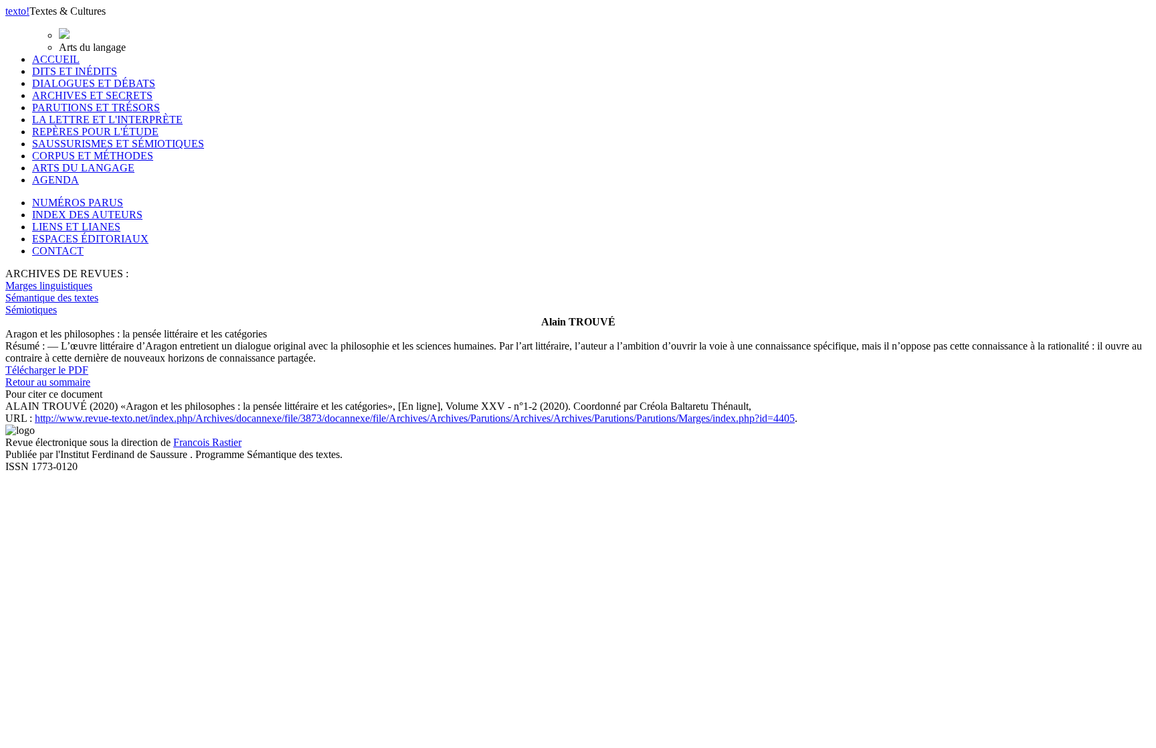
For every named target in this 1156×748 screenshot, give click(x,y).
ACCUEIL (56, 59)
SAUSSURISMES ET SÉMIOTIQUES (118, 143)
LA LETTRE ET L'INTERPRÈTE (107, 119)
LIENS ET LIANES (76, 226)
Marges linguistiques (48, 285)
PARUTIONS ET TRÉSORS (96, 107)
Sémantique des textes (51, 297)
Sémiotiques (31, 309)
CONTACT (58, 250)
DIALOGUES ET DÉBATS (93, 83)
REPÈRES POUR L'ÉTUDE (95, 131)
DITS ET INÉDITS (74, 71)
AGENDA (55, 179)
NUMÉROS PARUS (77, 202)
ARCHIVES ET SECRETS (92, 95)
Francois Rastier (207, 442)
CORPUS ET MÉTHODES (92, 155)
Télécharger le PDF (46, 370)
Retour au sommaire (47, 382)
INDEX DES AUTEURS (87, 214)
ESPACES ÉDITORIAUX (90, 238)
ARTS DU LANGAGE (83, 167)
